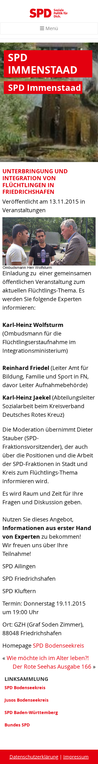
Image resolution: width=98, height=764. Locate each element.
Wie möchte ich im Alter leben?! (48, 658)
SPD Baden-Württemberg (31, 712)
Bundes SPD (17, 725)
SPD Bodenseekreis (58, 645)
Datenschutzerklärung (34, 756)
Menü (51, 28)
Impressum (76, 756)
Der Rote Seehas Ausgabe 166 (52, 666)
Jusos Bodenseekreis (27, 700)
